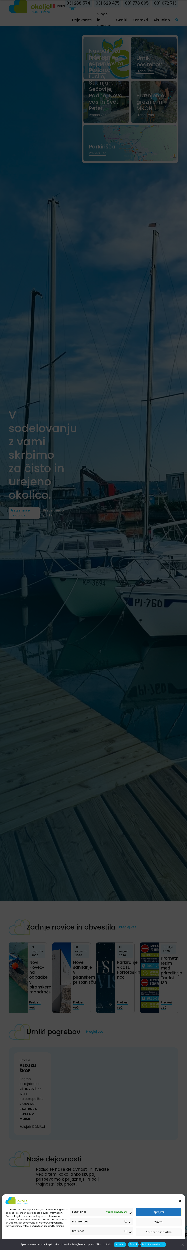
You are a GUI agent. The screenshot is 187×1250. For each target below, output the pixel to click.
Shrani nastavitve (158, 1232)
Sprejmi (158, 1212)
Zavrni (158, 1222)
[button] (180, 1201)
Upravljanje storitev (167, 1243)
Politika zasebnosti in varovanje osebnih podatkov (33, 1243)
